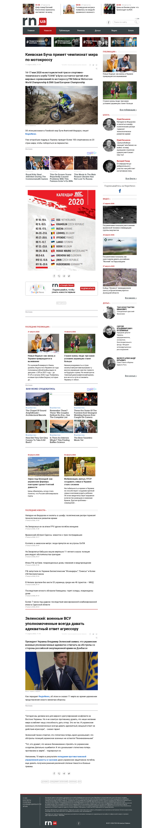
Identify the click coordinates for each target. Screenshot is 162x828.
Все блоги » (131, 178)
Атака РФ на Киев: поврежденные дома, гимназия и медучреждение (58, 563)
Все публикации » (128, 110)
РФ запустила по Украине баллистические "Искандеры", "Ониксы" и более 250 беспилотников (60, 572)
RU (138, 18)
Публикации (64, 31)
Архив (25, 806)
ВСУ (79, 781)
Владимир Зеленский (59, 781)
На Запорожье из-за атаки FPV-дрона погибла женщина (51, 526)
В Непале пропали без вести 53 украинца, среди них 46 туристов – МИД (59, 582)
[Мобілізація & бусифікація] (67, 46)
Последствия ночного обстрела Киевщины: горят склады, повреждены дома (59, 592)
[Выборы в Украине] (124, 46)
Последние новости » (35, 510)
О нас (25, 798)
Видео (114, 31)
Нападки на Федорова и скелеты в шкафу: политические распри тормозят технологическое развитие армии (60, 516)
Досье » (106, 303)
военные (73, 781)
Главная (31, 31)
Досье (97, 31)
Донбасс (45, 781)
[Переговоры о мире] (95, 46)
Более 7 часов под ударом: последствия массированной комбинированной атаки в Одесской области (61, 603)
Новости (48, 31)
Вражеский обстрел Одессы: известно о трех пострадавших (53, 535)
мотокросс (61, 303)
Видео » (106, 199)
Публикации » (109, 52)
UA (135, 18)
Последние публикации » (37, 327)
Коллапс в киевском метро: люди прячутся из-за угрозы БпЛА (55, 543)
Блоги (131, 31)
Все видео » (131, 298)
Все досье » (131, 376)
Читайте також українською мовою (74, 65)
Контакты (27, 800)
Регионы (81, 31)
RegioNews (30, 134)
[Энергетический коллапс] (38, 46)
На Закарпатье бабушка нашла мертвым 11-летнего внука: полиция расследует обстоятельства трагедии (57, 553)
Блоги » (106, 115)
